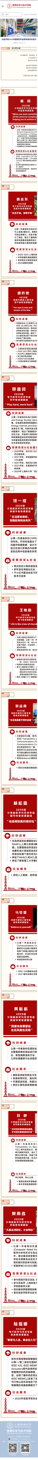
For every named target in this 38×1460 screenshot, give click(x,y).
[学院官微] (25, 1444)
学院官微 (25, 1455)
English (26, 14)
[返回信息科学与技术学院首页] (19, 6)
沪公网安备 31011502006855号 (20, 1439)
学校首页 (34, 14)
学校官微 (13, 1455)
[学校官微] (12, 1444)
